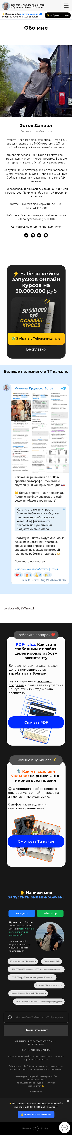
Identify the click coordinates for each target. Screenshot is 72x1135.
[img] (6, 6)
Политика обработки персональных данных (36, 1056)
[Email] (39, 235)
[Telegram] (26, 235)
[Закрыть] (68, 1101)
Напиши (34, 892)
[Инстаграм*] (46, 235)
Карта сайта (36, 1091)
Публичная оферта (36, 1059)
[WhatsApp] (33, 235)
